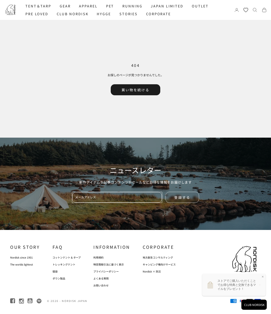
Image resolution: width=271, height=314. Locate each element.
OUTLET (200, 5)
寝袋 (55, 271)
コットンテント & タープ (67, 257)
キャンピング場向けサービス (159, 264)
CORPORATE (158, 13)
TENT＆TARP (38, 5)
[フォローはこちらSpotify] (39, 301)
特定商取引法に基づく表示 (108, 264)
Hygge (104, 13)
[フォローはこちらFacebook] (13, 301)
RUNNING (132, 5)
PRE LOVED (36, 13)
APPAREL (88, 5)
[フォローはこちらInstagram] (22, 301)
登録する (182, 197)
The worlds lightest (21, 264)
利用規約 (98, 257)
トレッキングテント (64, 264)
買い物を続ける (135, 89)
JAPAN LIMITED (167, 5)
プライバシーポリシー (106, 271)
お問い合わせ (101, 285)
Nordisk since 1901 (21, 257)
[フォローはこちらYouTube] (30, 301)
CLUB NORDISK (72, 13)
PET (110, 5)
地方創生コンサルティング (158, 257)
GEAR (65, 5)
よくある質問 (101, 278)
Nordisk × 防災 (152, 271)
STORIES (128, 13)
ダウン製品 (59, 278)
